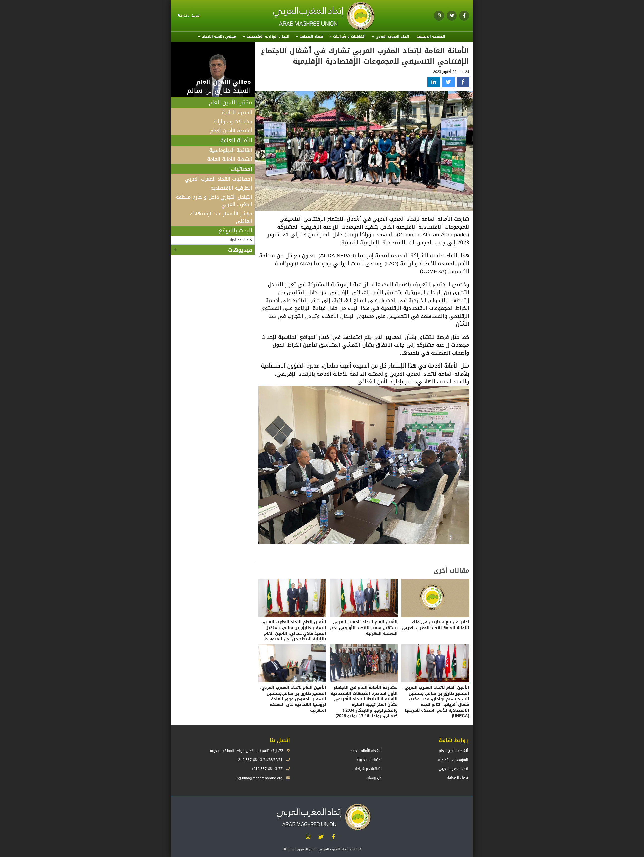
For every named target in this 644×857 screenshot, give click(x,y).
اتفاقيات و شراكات (349, 36)
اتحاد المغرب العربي (392, 36)
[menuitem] (430, 37)
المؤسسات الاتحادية (453, 759)
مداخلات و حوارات (233, 121)
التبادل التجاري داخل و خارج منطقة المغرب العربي (214, 200)
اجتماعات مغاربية (369, 759)
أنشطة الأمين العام (231, 130)
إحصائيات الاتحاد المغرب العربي (218, 179)
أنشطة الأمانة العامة (229, 159)
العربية (196, 15)
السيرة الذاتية (237, 112)
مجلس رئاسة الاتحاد (219, 36)
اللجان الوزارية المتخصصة (267, 36)
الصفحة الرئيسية (430, 36)
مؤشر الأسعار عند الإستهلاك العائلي (221, 217)
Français (183, 15)
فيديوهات (240, 250)
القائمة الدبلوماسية (230, 150)
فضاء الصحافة (311, 36)
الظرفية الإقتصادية (231, 188)
